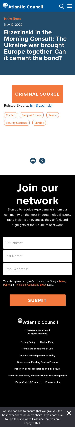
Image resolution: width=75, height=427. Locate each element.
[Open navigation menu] (69, 6)
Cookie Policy (47, 342)
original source (37, 94)
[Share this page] (42, 161)
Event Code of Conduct (28, 382)
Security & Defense (16, 122)
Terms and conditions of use (37, 348)
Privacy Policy (28, 342)
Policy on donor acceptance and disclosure (37, 368)
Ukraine (39, 122)
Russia (52, 115)
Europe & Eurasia (31, 115)
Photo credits (52, 382)
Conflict (10, 115)
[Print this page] (33, 161)
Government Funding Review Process (37, 362)
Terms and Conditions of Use (31, 284)
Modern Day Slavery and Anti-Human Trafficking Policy (37, 375)
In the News (12, 18)
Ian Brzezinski (41, 105)
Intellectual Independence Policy (37, 355)
